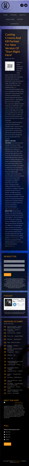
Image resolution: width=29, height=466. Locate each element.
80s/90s (8, 437)
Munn (16, 352)
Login (17, 462)
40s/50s (8, 432)
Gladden (20, 371)
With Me (9, 355)
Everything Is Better (13, 367)
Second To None (12, 326)
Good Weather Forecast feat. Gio (15, 384)
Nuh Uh (9, 393)
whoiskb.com (11, 246)
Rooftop (9, 345)
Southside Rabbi (18, 242)
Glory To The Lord (12, 380)
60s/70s (8, 434)
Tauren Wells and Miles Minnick (14, 327)
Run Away (10, 377)
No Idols (9, 348)
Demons (9, 339)
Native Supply (15, 237)
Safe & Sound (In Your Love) (15, 361)
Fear (8, 358)
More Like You (11, 333)
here (15, 87)
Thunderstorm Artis (14, 374)
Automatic (10, 329)
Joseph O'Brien (18, 336)
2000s (7, 439)
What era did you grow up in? (12, 429)
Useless (9, 374)
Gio (14, 355)
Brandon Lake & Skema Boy (14, 349)
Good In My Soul (12, 371)
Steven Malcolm (12, 362)
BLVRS (19, 333)
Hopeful (9, 369)
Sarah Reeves (18, 377)
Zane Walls (16, 393)
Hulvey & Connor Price (13, 330)
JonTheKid (15, 391)
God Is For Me (11, 364)
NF (12, 358)
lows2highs (10, 383)
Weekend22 (9, 6)
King (8, 342)
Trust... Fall (10, 336)
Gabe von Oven (15, 342)
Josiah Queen (17, 339)
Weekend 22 (16, 461)
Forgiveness (10, 352)
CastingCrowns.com (12, 209)
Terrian (18, 364)
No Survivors (11, 387)
